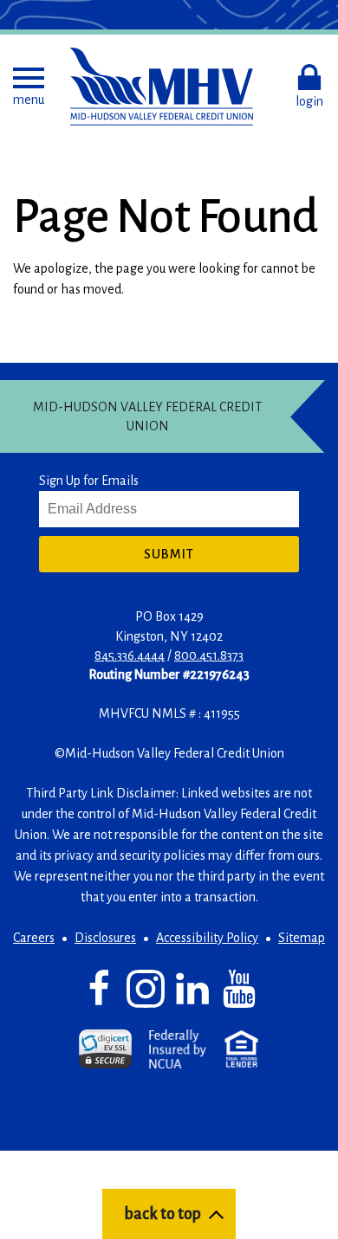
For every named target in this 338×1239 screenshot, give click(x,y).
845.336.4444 (129, 655)
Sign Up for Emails (89, 480)
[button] (28, 86)
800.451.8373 (209, 655)
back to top (162, 1214)
